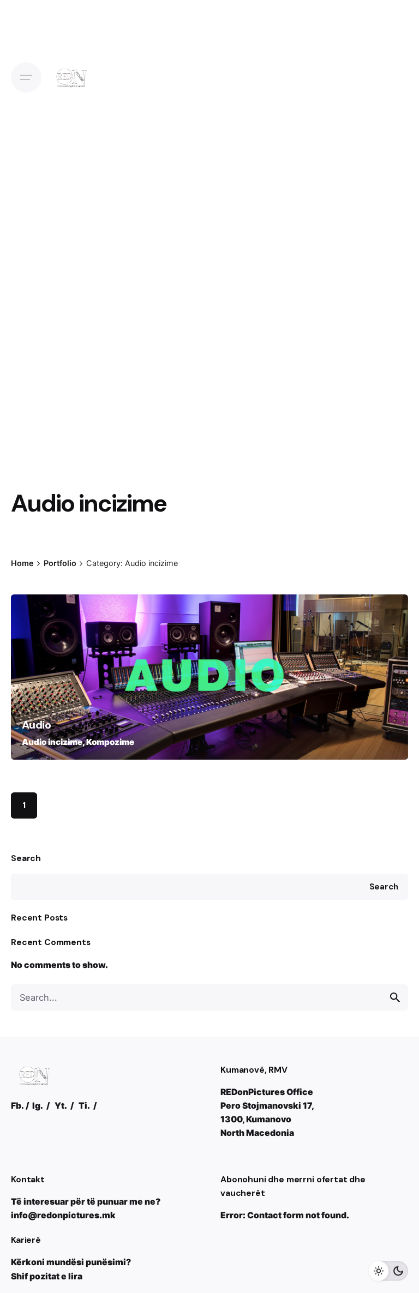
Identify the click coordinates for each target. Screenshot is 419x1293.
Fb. (17, 1105)
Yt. (61, 1105)
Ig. (37, 1105)
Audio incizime (52, 742)
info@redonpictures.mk (63, 1215)
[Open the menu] (26, 77)
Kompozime (110, 742)
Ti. (84, 1105)
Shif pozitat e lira (46, 1276)
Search (26, 858)
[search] (395, 997)
